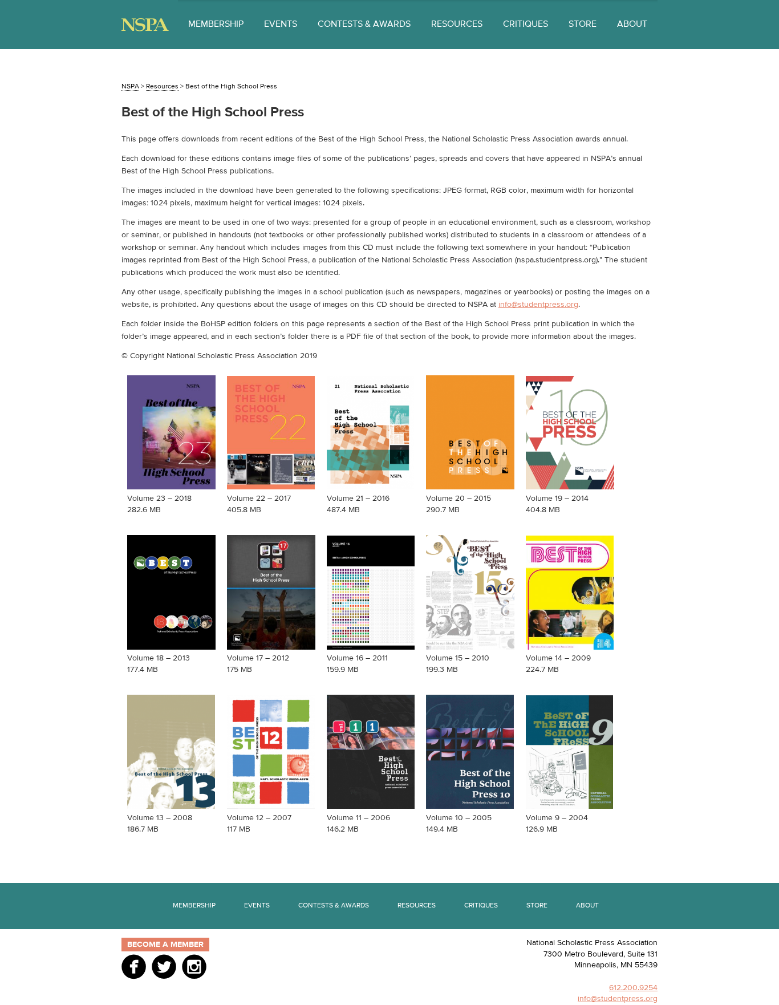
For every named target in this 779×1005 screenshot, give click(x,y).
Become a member (165, 945)
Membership (216, 24)
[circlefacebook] (133, 966)
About (632, 24)
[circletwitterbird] (164, 966)
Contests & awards (364, 24)
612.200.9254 (633, 988)
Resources (456, 24)
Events (280, 24)
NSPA (145, 24)
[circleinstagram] (194, 966)
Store (583, 24)
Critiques (525, 24)
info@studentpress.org (538, 305)
